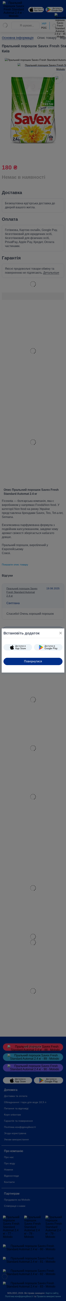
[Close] (60, 633)
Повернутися (33, 661)
